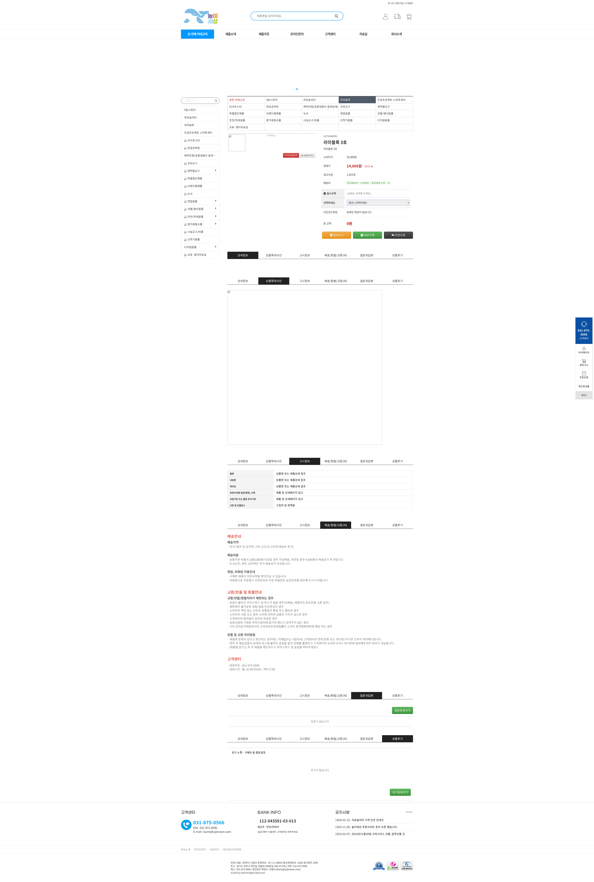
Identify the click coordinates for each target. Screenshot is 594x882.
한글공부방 (193, 148)
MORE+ (409, 812)
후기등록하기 (400, 792)
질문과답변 (366, 255)
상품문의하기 (308, 155)
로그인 (391, 3)
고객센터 (409, 3)
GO (584, 395)
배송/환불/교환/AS (336, 255)
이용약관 (214, 849)
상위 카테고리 (237, 100)
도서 (189, 194)
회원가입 (399, 3)
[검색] (336, 15)
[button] (297, 89)
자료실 (363, 34)
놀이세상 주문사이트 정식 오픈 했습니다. (375, 827)
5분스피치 (190, 110)
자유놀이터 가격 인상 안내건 (368, 820)
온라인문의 (296, 34)
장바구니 (338, 235)
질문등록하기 (402, 710)
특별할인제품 (194, 178)
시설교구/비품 (195, 232)
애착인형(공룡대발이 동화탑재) (201, 155)
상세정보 (243, 255)
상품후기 (397, 255)
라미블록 (189, 125)
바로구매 (368, 235)
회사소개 (396, 34)
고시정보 (304, 255)
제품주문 (264, 34)
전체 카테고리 (198, 34)
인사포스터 (193, 140)
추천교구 (192, 163)
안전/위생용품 (195, 216)
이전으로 (399, 235)
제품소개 (230, 34)
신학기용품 (193, 239)
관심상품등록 (292, 155)
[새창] (407, 865)
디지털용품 (190, 247)
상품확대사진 (274, 255)
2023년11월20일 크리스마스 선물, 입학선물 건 (378, 834)
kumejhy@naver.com (288, 869)
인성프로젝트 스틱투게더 (198, 132)
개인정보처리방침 (232, 849)
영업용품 (192, 201)
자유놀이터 (190, 117)
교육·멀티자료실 (196, 255)
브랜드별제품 (194, 186)
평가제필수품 (194, 224)
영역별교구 (193, 171)
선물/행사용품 (195, 209)
